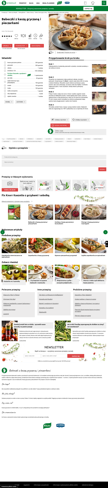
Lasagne (6, 314)
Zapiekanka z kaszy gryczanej (38, 255)
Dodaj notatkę (61, 125)
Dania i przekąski (13, 12)
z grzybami (48, 141)
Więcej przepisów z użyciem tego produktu (16, 201)
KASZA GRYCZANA (59, 139)
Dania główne (22, 12)
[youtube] (107, 242)
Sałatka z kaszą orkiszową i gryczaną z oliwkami (87, 304)
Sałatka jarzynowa (9, 309)
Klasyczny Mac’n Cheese (11, 295)
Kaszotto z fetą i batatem (83, 295)
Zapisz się (76, 356)
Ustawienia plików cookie (8, 486)
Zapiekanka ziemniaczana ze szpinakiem (12, 256)
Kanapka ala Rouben (45, 299)
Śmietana (30, 139)
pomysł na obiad (18, 141)
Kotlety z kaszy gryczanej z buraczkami (64, 222)
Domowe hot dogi (9, 299)
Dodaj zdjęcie (9, 190)
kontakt (17, 484)
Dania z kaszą (30, 12)
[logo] (9, 3)
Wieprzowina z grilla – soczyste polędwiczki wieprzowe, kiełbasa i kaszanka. (64, 281)
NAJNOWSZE (6, 141)
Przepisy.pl (4, 12)
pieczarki (39, 139)
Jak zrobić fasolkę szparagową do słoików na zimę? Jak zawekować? (85, 325)
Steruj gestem (60, 120)
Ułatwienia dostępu (87, 484)
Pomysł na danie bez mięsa (34, 141)
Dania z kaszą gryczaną (41, 12)
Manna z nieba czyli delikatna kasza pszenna (93, 281)
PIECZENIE (77, 139)
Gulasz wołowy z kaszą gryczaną (85, 299)
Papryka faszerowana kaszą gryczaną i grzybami (87, 310)
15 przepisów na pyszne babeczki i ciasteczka (38, 281)
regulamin (27, 484)
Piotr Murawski (9, 31)
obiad (69, 139)
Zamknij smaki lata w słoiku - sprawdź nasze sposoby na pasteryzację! (30, 325)
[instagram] (107, 245)
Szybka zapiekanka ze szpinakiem (93, 255)
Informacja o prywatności (41, 484)
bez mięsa (87, 139)
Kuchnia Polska (11, 139)
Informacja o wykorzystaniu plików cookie (65, 484)
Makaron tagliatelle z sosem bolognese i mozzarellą (16, 304)
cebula (21, 139)
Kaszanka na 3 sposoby (12, 281)
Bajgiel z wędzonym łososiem (48, 303)
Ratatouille (42, 312)
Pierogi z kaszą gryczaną (83, 315)
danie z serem (59, 141)
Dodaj (102, 169)
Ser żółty (48, 139)
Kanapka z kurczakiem (46, 308)
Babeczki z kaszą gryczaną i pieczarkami (38, 222)
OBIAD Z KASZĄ (97, 139)
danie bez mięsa (71, 141)
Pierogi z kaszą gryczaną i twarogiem (90, 222)
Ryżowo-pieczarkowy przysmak (66, 255)
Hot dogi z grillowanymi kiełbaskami (51, 295)
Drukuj (6, 46)
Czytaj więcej (22, 340)
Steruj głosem (81, 120)
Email (8, 102)
